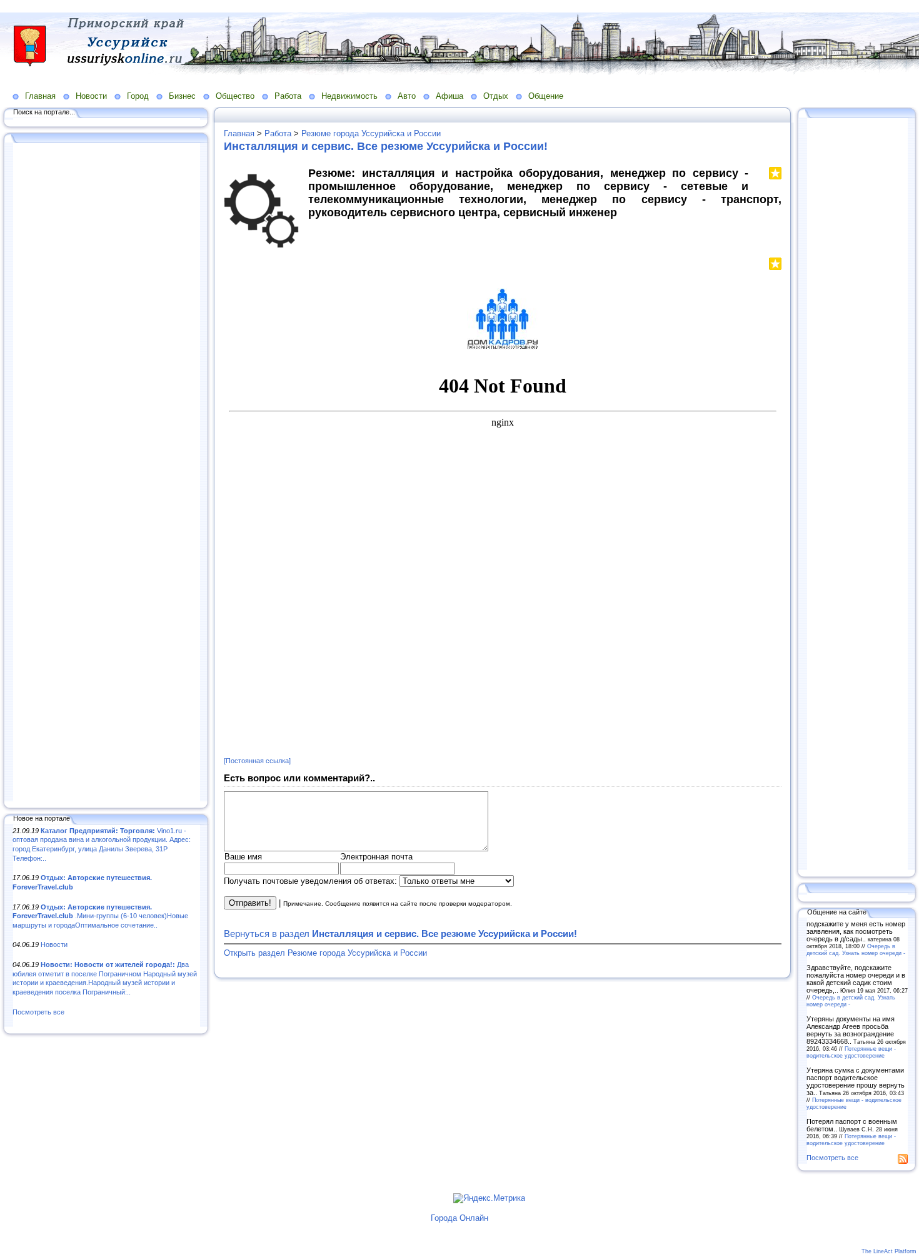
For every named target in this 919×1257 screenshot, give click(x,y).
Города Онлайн (459, 1218)
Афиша (449, 96)
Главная (40, 96)
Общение (545, 96)
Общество (235, 96)
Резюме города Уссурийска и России (371, 133)
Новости (91, 96)
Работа (287, 96)
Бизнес (182, 96)
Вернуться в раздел (400, 933)
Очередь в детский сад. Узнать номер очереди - (855, 949)
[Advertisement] (106, 473)
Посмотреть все (38, 1012)
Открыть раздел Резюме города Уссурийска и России (325, 953)
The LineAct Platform (888, 1251)
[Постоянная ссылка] (257, 760)
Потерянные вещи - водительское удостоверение (851, 1052)
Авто (407, 96)
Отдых (495, 96)
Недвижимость (349, 96)
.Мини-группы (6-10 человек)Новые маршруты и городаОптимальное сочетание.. (100, 916)
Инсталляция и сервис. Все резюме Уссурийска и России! (386, 146)
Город (138, 96)
